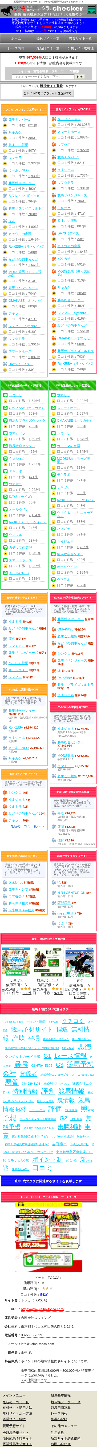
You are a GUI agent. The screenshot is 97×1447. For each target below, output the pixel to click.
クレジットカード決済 (22, 1056)
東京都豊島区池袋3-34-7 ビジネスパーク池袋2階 (43, 1136)
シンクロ (15, 677)
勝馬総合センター (70, 300)
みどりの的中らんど (72, 325)
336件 (81, 521)
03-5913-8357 (81, 1039)
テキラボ (64, 208)
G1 (47, 1056)
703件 (81, 356)
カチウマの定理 (69, 246)
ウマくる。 (16, 646)
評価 (55, 1109)
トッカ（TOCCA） (49, 1278)
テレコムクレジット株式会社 (38, 1119)
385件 (81, 293)
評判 (48, 1091)
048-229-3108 (31, 1083)
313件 (81, 280)
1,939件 (34, 176)
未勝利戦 (69, 1127)
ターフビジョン (69, 119)
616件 (81, 318)
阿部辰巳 (64, 903)
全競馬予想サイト (16, 1433)
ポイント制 (47, 1159)
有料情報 (53, 1021)
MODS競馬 (65, 755)
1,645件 (83, 252)
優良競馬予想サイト (17, 1438)
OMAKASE (65, 629)
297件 (33, 540)
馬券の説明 (59, 1419)
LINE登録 (76, 1119)
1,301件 (83, 188)
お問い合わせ (61, 1444)
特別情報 (25, 1091)
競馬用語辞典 (61, 1408)
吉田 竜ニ (59, 1144)
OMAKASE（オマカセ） (75, 338)
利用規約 (57, 1433)
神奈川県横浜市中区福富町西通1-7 (27, 1144)
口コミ (42, 1168)
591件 (81, 264)
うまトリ (15, 395)
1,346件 (34, 401)
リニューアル (37, 1110)
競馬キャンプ (18, 889)
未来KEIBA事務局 (21, 910)
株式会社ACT (20, 1169)
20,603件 (84, 125)
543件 (44, 1294)
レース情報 (70, 1055)
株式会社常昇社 (79, 1144)
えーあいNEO (18, 170)
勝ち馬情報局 (18, 903)
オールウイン (19, 509)
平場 (34, 1038)
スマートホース (69, 132)
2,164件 (34, 515)
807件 (81, 226)
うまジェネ (65, 170)
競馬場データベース (66, 1402)
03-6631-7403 (14, 1021)
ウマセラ (64, 144)
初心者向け (83, 1136)
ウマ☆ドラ (65, 182)
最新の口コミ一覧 (16, 1402)
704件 (81, 201)
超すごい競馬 (67, 220)
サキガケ (64, 287)
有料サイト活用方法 (17, 1408)
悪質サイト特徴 (14, 1419)
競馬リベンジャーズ (72, 195)
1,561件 (83, 331)
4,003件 (34, 227)
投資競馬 (71, 1110)
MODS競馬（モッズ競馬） (73, 273)
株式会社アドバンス (56, 1083)
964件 (32, 201)
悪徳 (84, 1047)
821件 (81, 163)
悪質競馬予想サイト (17, 1444)
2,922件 (83, 150)
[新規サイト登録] (48, 93)
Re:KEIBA (64, 678)
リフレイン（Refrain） (25, 196)
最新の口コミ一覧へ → (27, 826)
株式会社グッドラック (56, 1039)
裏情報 (66, 1100)
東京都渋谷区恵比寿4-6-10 (39, 1127)
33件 (80, 239)
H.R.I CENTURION (71, 893)
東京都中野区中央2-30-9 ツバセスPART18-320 (32, 1048)
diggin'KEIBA (66, 913)
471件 (81, 213)
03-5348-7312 (86, 1074)
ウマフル (15, 535)
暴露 (21, 1064)
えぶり (62, 923)
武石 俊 (71, 1160)
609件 (81, 344)
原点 (11, 221)
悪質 (12, 1082)
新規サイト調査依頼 (66, 1438)
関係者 (28, 1073)
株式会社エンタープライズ (57, 1074)
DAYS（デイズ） (69, 233)
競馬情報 (71, 1091)
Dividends (15, 882)
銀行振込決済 (45, 1101)
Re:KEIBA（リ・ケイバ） (76, 363)
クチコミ (73, 1021)
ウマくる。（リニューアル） (75, 514)
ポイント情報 (36, 1021)
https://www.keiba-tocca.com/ (42, 1309)
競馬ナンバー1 (68, 157)
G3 (59, 1065)
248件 (81, 369)
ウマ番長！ (16, 896)
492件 (81, 306)
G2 (63, 1118)
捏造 (62, 1029)
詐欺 (18, 1038)
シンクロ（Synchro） (73, 313)
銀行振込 (68, 1048)
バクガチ (64, 259)
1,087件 (83, 137)
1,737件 (83, 175)
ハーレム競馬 (18, 663)
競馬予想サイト (32, 1029)
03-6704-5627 (42, 1065)
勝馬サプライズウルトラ (75, 351)
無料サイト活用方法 (17, 1413)
